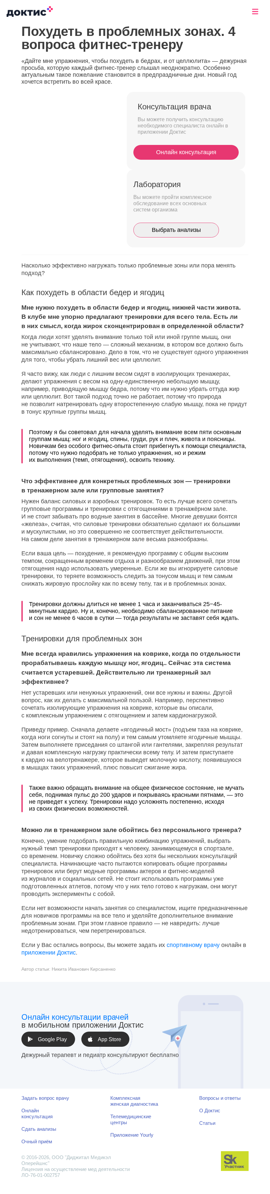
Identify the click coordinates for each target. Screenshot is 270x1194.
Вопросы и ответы (220, 1098)
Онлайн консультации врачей (74, 1017)
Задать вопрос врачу (45, 1098)
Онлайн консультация (186, 152)
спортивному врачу (193, 945)
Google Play (52, 1039)
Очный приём (36, 1141)
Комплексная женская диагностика (134, 1101)
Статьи (207, 1123)
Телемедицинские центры (130, 1119)
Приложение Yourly (131, 1135)
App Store (109, 1039)
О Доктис (209, 1110)
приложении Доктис (48, 952)
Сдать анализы (38, 1129)
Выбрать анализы (176, 230)
